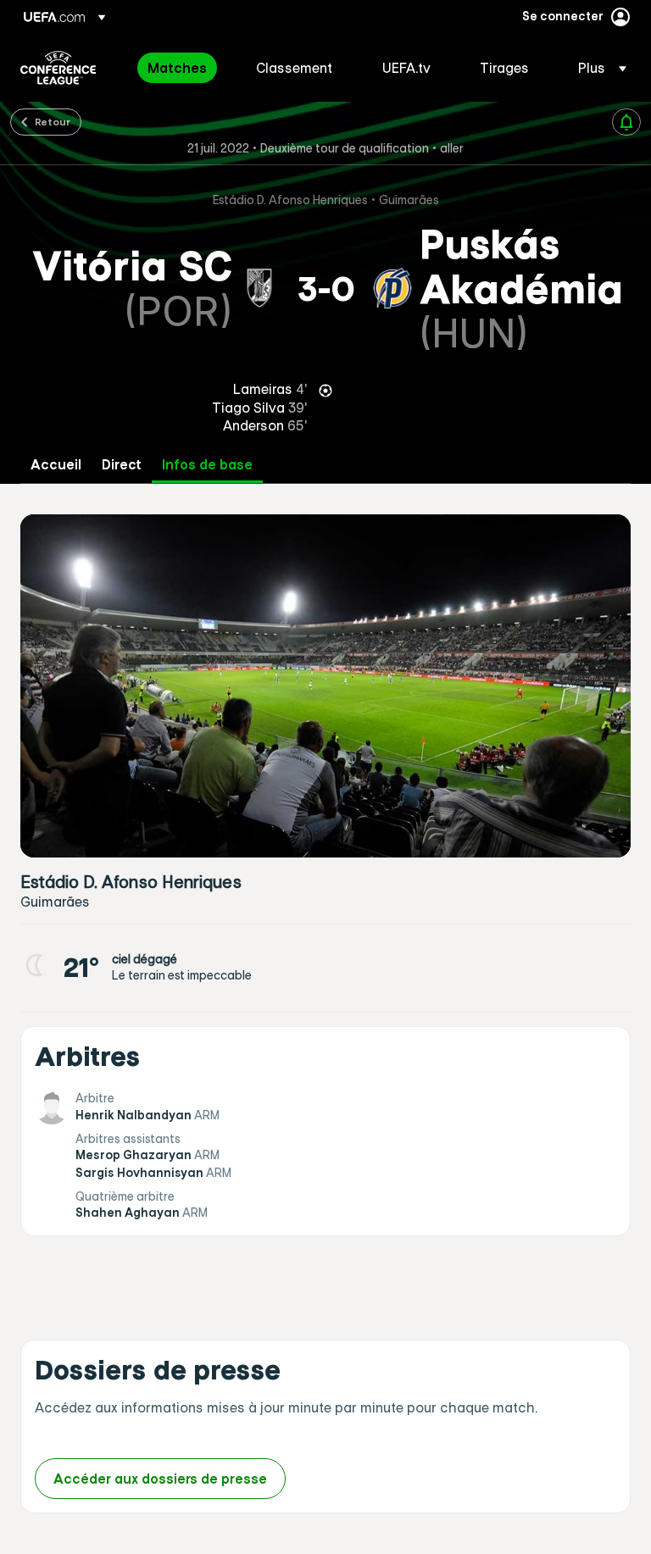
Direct (122, 465)
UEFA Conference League (58, 68)
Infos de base (207, 465)
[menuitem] (180, 68)
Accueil (56, 465)
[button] (597, 68)
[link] (177, 68)
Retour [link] (52, 121)
